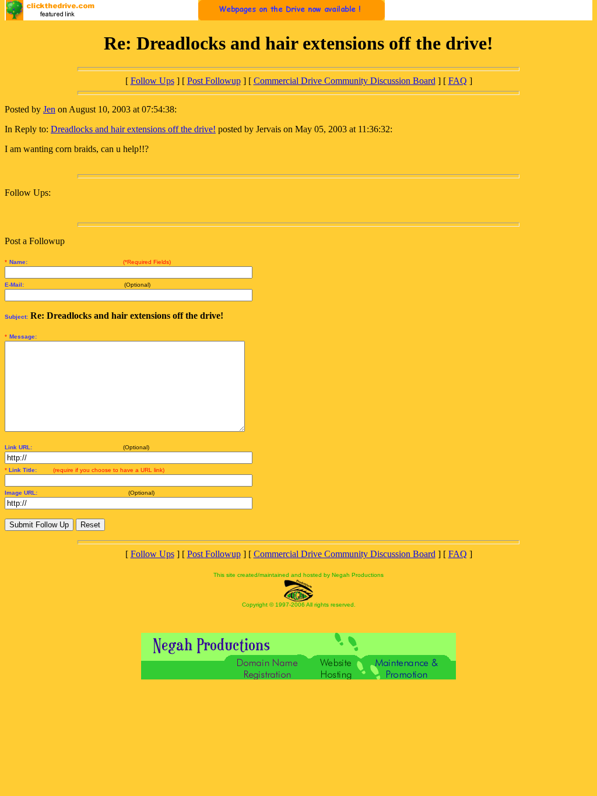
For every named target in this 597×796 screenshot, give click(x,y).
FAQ (457, 81)
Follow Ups (152, 81)
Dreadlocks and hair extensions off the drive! (133, 129)
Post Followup (214, 81)
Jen (49, 109)
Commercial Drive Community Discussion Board (345, 81)
